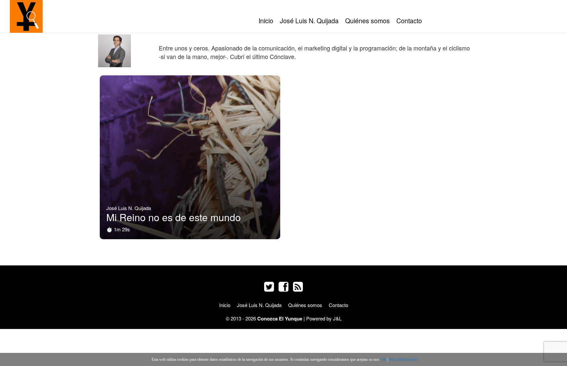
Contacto (409, 20)
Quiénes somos (367, 20)
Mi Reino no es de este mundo (173, 217)
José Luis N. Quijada (309, 20)
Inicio (266, 20)
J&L (337, 318)
